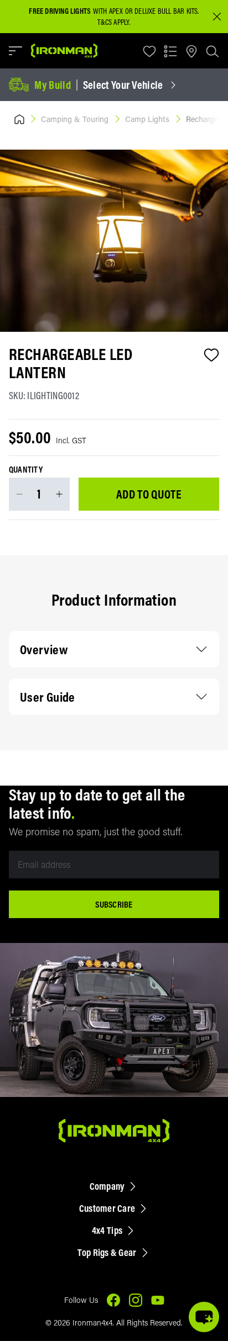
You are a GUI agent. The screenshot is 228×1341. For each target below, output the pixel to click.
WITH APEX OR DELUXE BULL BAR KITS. (114, 11)
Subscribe (113, 904)
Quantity (26, 470)
